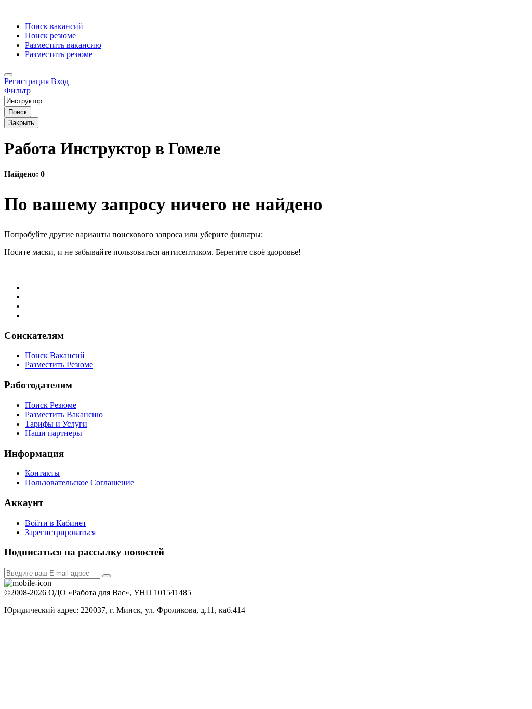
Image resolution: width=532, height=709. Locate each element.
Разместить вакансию (63, 44)
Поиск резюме (50, 35)
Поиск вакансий (54, 26)
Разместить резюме (58, 54)
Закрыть (21, 123)
